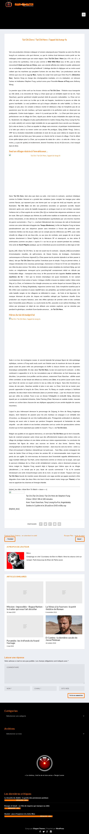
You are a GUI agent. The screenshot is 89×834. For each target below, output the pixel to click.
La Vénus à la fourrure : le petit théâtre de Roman (61, 607)
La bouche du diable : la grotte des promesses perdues (26, 798)
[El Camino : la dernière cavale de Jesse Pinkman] (64, 624)
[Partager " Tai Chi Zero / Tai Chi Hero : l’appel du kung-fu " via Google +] (50, 524)
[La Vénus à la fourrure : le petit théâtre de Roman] (64, 592)
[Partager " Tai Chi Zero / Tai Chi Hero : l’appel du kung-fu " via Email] (54, 524)
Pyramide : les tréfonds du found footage (23, 641)
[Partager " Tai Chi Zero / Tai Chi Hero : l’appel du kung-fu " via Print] (59, 524)
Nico (28, 553)
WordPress (60, 828)
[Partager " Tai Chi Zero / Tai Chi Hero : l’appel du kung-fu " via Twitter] (45, 524)
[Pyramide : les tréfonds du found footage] (25, 626)
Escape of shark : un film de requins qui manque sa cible (26, 806)
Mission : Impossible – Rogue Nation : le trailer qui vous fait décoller (25, 607)
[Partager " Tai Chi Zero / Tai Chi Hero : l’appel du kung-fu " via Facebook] (40, 524)
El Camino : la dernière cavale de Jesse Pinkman (61, 638)
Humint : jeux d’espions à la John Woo (19, 814)
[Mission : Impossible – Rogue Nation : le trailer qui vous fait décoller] (25, 592)
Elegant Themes (39, 828)
